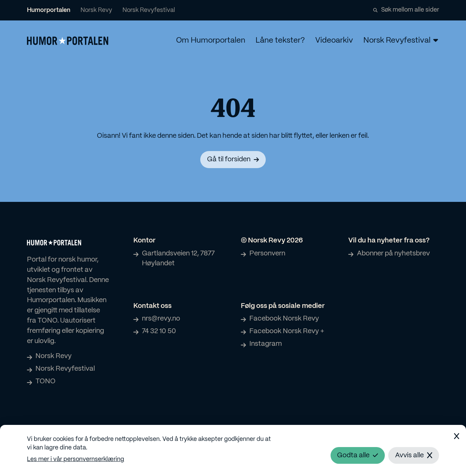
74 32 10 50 (159, 331)
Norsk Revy (96, 10)
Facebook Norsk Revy (284, 318)
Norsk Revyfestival (148, 10)
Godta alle (353, 455)
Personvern (267, 253)
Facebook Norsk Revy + (286, 331)
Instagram (265, 344)
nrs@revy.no (161, 318)
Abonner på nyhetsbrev (393, 253)
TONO (45, 381)
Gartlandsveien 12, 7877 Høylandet (178, 258)
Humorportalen (48, 10)
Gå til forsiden (228, 159)
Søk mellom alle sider (410, 10)
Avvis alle (409, 455)
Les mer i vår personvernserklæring (75, 459)
